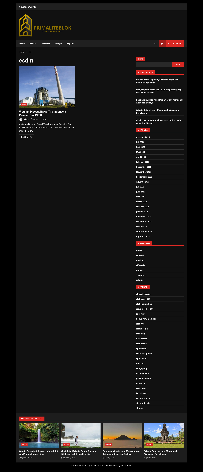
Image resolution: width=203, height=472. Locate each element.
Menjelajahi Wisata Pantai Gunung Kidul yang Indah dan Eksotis (80, 435)
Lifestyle (58, 44)
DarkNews (111, 465)
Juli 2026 (140, 142)
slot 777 (140, 323)
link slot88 (141, 393)
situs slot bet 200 (144, 309)
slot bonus (141, 343)
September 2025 (144, 176)
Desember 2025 (143, 167)
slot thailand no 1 (145, 304)
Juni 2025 (140, 191)
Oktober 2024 (142, 226)
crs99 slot (141, 388)
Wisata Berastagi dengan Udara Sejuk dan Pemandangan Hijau (39, 435)
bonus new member (146, 318)
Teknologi (45, 44)
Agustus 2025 (143, 181)
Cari (140, 59)
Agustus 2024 (143, 236)
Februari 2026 (142, 162)
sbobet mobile (143, 294)
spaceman (141, 348)
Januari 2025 (142, 211)
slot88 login (142, 328)
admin (26, 119)
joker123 (140, 314)
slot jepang (141, 368)
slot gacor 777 (143, 299)
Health (139, 260)
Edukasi (32, 44)
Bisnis (22, 44)
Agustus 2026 (143, 137)
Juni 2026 (140, 147)
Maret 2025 (141, 201)
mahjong (140, 333)
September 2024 (144, 231)
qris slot (140, 363)
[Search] (155, 43)
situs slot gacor (144, 353)
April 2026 (141, 157)
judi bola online (143, 378)
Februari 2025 (142, 206)
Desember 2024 (143, 216)
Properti (70, 44)
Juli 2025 (140, 186)
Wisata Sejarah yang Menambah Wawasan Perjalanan (164, 435)
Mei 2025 (140, 196)
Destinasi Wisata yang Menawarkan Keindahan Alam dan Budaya (122, 435)
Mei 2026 (140, 152)
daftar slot (141, 338)
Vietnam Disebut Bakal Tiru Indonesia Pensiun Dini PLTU (47, 87)
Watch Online (175, 44)
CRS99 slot (141, 383)
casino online (142, 373)
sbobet (139, 408)
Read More (26, 136)
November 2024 (143, 221)
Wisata (139, 280)
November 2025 (143, 172)
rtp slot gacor (143, 398)
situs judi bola (143, 403)
